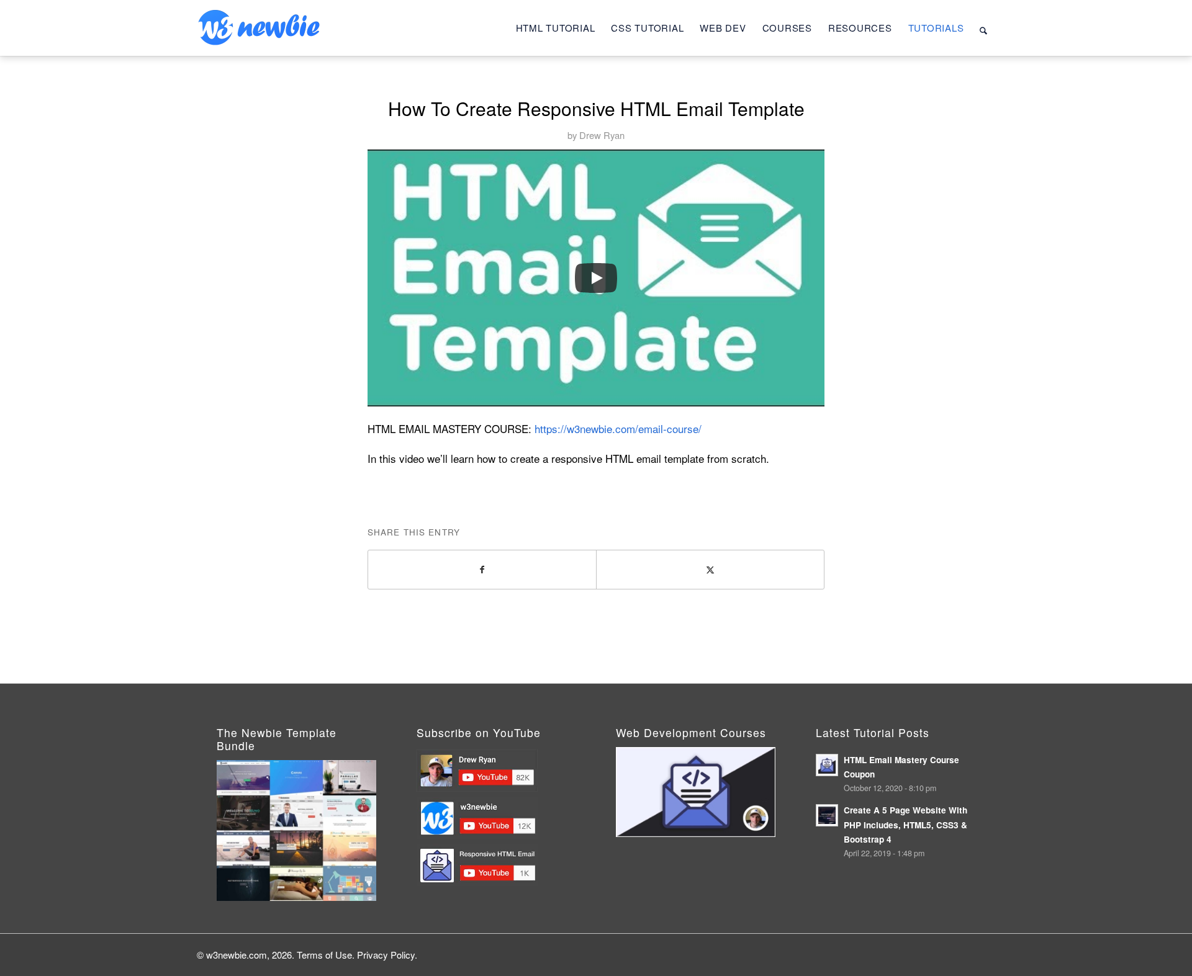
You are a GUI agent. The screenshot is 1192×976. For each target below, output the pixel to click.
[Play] (596, 278)
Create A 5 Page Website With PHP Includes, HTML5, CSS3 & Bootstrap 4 (905, 824)
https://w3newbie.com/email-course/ (618, 428)
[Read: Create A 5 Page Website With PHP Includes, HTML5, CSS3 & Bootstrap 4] (827, 815)
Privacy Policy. (387, 954)
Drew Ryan (602, 134)
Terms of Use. (325, 954)
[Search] (983, 28)
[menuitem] (555, 28)
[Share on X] (710, 569)
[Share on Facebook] (482, 569)
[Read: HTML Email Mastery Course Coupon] (827, 765)
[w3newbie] (259, 28)
